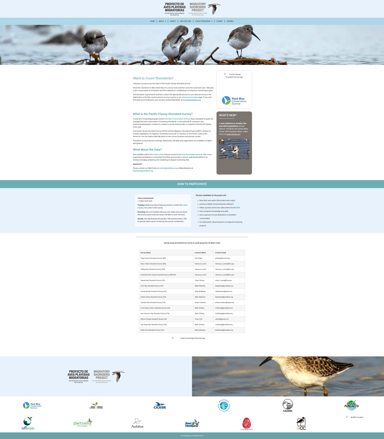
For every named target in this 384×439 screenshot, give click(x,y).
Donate (220, 21)
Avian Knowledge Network (192, 154)
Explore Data (185, 21)
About (161, 21)
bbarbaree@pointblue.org (143, 171)
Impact (173, 21)
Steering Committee (190, 97)
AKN (238, 208)
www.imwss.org (233, 134)
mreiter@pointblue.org (191, 100)
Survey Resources (202, 21)
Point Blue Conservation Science (177, 119)
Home (152, 21)
